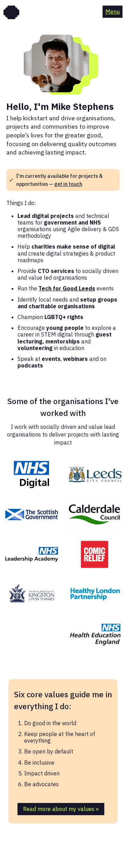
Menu (112, 11)
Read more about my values (61, 808)
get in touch (68, 184)
